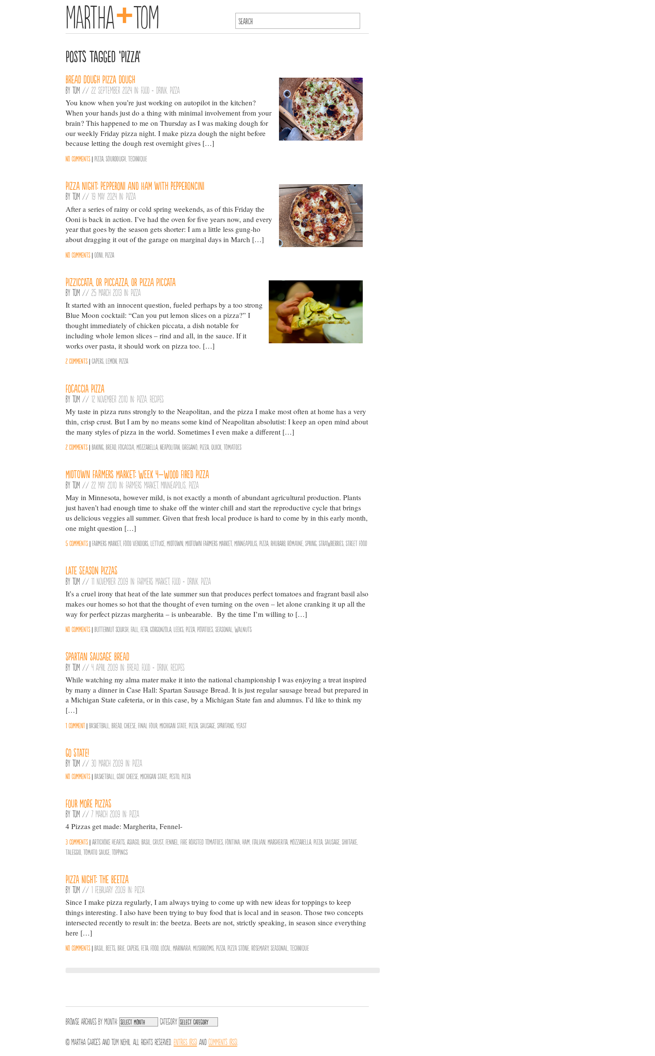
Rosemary (259, 947)
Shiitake (349, 841)
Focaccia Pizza (85, 388)
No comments (78, 158)
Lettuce (157, 543)
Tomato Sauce (96, 852)
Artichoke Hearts (108, 841)
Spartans (225, 725)
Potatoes (205, 629)
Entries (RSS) (185, 1041)
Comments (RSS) (222, 1041)
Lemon (111, 361)
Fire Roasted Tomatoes (201, 841)
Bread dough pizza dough (100, 79)
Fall (134, 629)
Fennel (172, 841)
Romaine (295, 543)
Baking (97, 447)
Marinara (182, 947)
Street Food (356, 543)
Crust (158, 841)
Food (154, 947)
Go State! (77, 752)
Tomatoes (232, 447)
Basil (145, 841)
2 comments (77, 361)
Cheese (130, 725)
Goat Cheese (127, 776)
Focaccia (126, 447)
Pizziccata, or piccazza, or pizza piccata (121, 281)
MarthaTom (112, 15)
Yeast (241, 725)
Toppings (120, 852)
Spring (311, 543)
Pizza (175, 89)
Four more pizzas (88, 803)
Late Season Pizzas (92, 570)
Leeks (178, 629)
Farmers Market (142, 484)
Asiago (133, 841)
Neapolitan (170, 447)
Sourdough (116, 158)
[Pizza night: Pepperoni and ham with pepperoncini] (321, 245)
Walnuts (243, 629)
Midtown (175, 543)
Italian (258, 841)
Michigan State (173, 725)
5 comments (77, 543)
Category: (168, 1021)
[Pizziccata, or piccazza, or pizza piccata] (316, 341)
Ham (246, 841)
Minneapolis (173, 484)
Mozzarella (147, 447)
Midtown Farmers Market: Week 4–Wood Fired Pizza (137, 473)
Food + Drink (154, 89)
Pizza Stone (238, 947)
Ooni (98, 254)
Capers (97, 361)
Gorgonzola (160, 629)
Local (166, 947)
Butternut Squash (111, 629)
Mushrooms (203, 947)
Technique (137, 158)
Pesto (174, 776)
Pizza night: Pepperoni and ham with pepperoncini (135, 185)
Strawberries (331, 543)
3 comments (77, 841)
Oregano (189, 447)
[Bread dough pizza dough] (321, 138)
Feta (144, 629)
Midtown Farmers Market (208, 543)
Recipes (157, 398)
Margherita (278, 841)
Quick (216, 447)
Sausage (207, 725)
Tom (76, 89)
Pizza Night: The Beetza (97, 878)
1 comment (75, 725)
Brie (121, 947)
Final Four (147, 725)
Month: (111, 1021)
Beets (110, 947)
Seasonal (223, 629)
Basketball (99, 725)
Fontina (232, 841)
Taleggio (73, 852)
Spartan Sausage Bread (97, 656)
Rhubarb (278, 543)
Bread (111, 447)
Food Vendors (135, 543)
